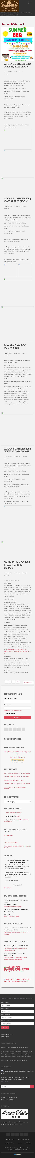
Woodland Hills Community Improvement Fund (15, 1077)
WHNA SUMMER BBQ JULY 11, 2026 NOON (17, 65)
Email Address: (6, 1015)
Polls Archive (7, 888)
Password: (7, 705)
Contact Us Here (22, 1060)
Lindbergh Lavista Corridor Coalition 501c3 (13, 1079)
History (19, 812)
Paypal (20, 1143)
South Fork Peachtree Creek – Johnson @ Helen (17, 980)
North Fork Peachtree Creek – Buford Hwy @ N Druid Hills (16, 969)
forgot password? (16, 710)
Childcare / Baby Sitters (11, 842)
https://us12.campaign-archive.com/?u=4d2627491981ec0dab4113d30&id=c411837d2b (17, 651)
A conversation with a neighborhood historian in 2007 (17, 846)
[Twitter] (10, 729)
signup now (7, 710)
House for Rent (8, 835)
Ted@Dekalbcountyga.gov (11, 916)
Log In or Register (10, 1139)
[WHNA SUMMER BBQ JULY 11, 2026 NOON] (17, 44)
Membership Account (24, 1139)
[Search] (32, 1086)
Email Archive (5, 1037)
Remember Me (10, 713)
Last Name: (5, 1008)
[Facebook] (6, 729)
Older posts (28, 682)
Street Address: (6, 1021)
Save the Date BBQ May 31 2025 (15, 347)
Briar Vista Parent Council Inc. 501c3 (11, 1124)
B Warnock (17, 72)
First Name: (5, 1002)
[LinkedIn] (15, 729)
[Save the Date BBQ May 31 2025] (17, 324)
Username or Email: (10, 698)
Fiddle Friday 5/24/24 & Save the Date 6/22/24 (17, 565)
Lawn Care (7, 839)
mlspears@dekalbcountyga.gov (13, 906)
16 (17, 682)
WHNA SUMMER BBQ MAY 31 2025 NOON (17, 200)
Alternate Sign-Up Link (7, 1034)
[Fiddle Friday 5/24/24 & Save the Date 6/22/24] (17, 550)
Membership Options (9, 1143)
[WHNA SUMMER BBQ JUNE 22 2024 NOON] (17, 428)
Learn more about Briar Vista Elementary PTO (14, 1122)
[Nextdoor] (23, 729)
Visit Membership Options (17, 757)
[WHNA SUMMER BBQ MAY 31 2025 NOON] (17, 186)
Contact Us (28, 1143)
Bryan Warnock (10, 812)
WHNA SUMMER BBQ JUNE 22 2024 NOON (17, 450)
